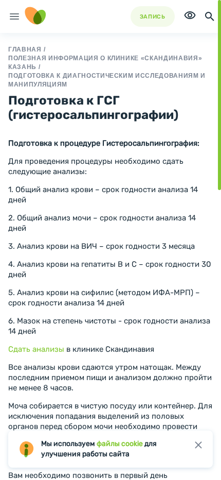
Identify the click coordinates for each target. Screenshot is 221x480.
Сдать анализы (36, 349)
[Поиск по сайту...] (210, 16)
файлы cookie (120, 443)
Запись (152, 16)
